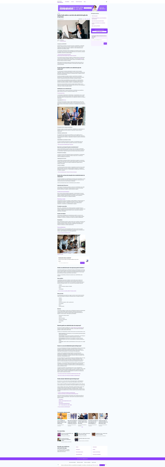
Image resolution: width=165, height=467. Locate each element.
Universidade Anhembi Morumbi (64, 403)
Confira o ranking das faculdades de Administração (66, 392)
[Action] (82, 8)
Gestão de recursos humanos (63, 191)
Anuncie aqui (94, 462)
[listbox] (99, 21)
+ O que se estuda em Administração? (63, 232)
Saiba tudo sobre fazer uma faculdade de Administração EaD (68, 393)
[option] (99, 16)
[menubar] (75, 2)
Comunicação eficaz (60, 93)
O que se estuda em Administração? (64, 406)
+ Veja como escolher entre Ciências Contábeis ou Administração (68, 375)
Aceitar (102, 465)
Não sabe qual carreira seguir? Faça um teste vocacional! (66, 55)
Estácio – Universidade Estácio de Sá (65, 400)
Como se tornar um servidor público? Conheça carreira (67, 290)
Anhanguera (61, 399)
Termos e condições (87, 462)
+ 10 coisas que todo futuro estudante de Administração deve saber (69, 373)
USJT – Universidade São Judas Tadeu (65, 404)
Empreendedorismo (61, 227)
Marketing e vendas (61, 199)
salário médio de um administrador (77, 327)
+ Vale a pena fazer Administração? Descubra (65, 144)
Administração (80, 58)
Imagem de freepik (60, 254)
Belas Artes (61, 402)
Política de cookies (80, 462)
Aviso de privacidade (72, 462)
